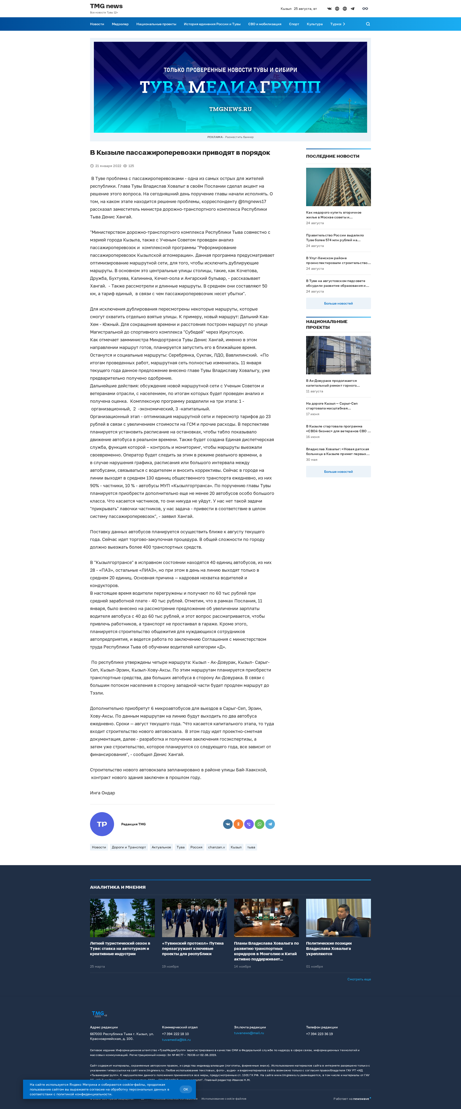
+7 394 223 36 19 (319, 1034)
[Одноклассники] (238, 824)
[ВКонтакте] (228, 824)
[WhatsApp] (259, 824)
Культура (315, 24)
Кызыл (236, 847)
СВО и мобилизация (264, 24)
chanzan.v (216, 847)
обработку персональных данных (138, 1089)
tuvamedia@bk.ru (176, 1039)
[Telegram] (270, 824)
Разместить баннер (239, 137)
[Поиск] (368, 24)
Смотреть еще (359, 979)
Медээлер (120, 24)
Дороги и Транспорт (129, 847)
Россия (196, 847)
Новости (97, 24)
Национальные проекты (156, 24)
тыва (251, 847)
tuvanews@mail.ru (249, 1033)
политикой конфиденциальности (83, 1094)
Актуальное (161, 847)
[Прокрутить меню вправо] (344, 24)
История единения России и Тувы (212, 24)
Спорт (294, 24)
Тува (181, 847)
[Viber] (249, 824)
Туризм (336, 24)
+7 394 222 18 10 (175, 1034)
